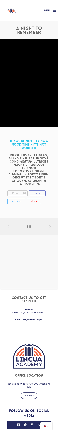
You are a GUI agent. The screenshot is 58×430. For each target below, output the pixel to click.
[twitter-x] (39, 424)
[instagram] (32, 424)
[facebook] (26, 424)
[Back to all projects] (29, 226)
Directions (29, 395)
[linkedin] (19, 424)
